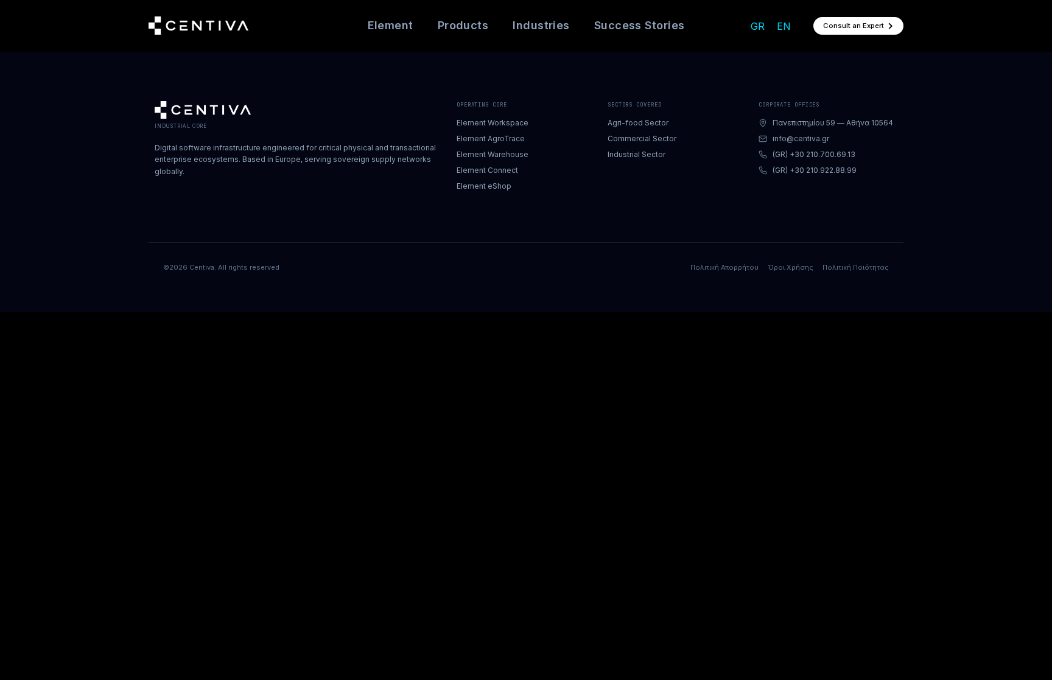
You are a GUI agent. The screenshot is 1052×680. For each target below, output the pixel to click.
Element (390, 25)
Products (463, 25)
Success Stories (639, 25)
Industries (541, 25)
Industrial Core (181, 126)
